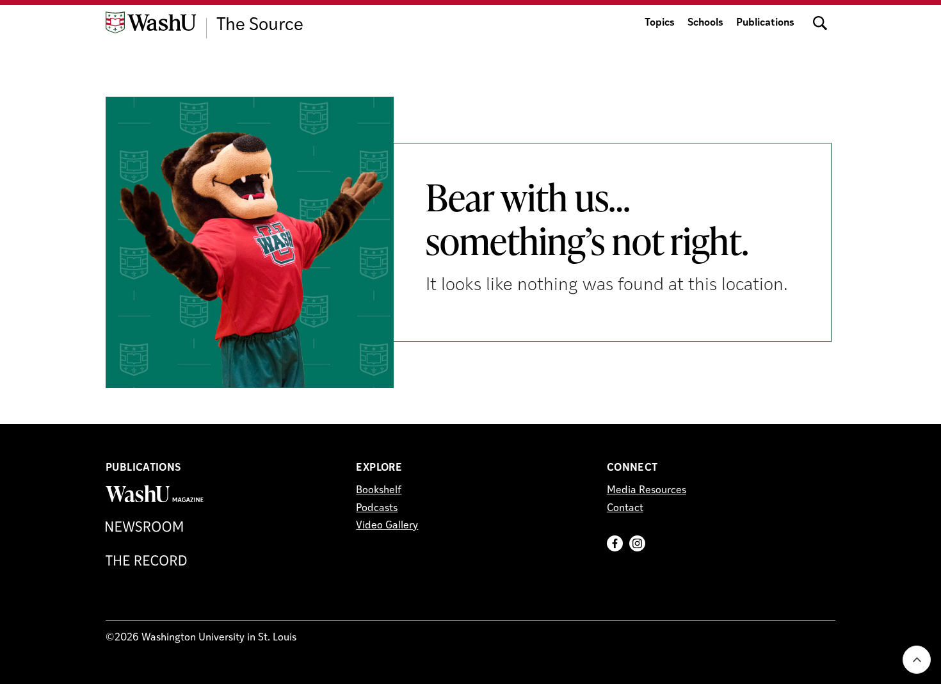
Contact (625, 508)
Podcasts (377, 508)
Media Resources (646, 490)
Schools (705, 23)
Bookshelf (378, 490)
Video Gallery (387, 526)
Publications (765, 23)
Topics (660, 23)
